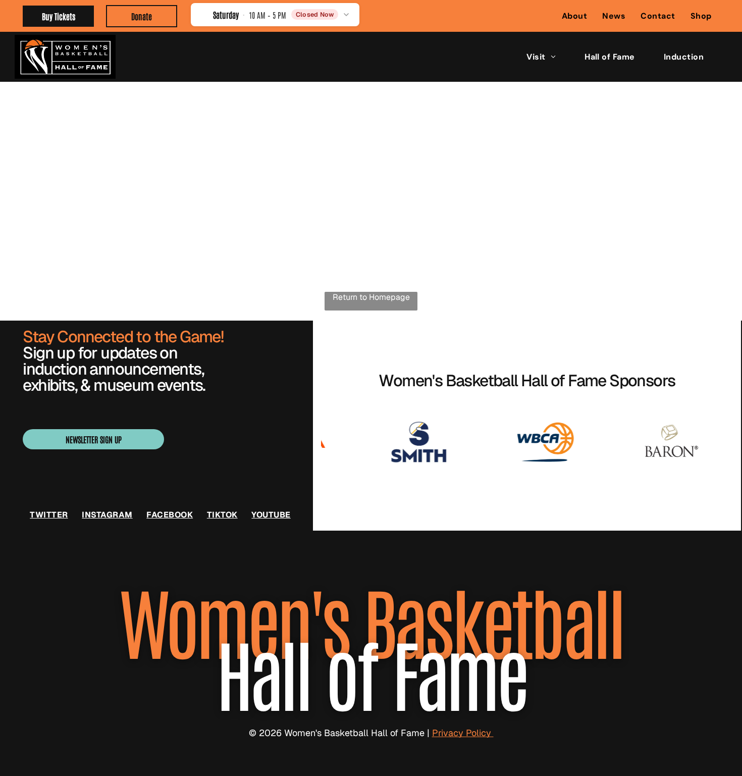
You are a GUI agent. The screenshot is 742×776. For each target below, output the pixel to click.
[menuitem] (574, 16)
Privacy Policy (463, 733)
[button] (275, 14)
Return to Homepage (371, 297)
